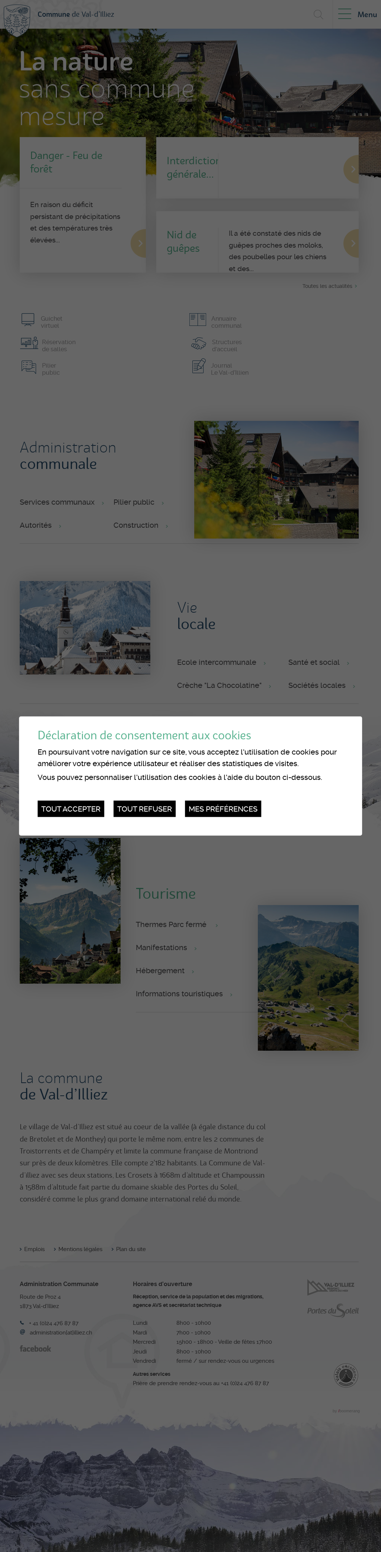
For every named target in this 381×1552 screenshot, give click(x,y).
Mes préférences (223, 808)
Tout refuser (144, 808)
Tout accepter (70, 808)
